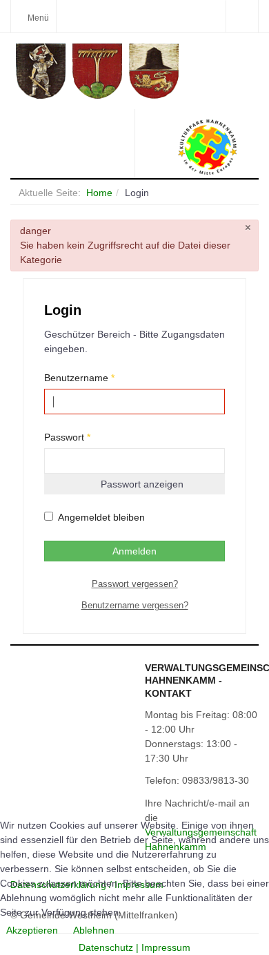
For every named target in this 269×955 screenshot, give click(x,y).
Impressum (165, 947)
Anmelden (134, 551)
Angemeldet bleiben (101, 517)
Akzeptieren (32, 930)
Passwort (67, 437)
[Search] (242, 16)
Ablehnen (93, 930)
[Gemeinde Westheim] (136, 71)
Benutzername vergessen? (134, 605)
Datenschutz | (110, 947)
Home (99, 192)
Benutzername (79, 377)
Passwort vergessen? (135, 584)
